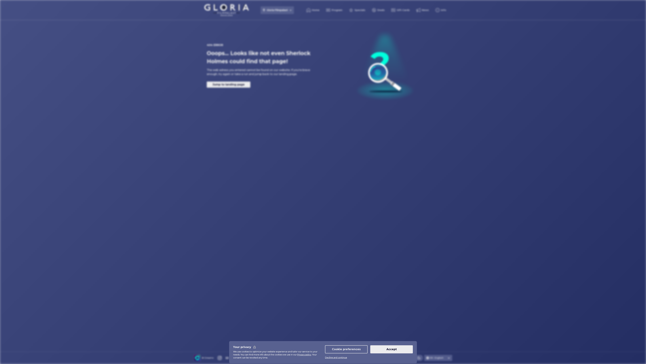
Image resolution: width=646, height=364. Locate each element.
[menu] (441, 10)
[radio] (419, 358)
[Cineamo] (197, 358)
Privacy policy (304, 354)
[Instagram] (220, 358)
